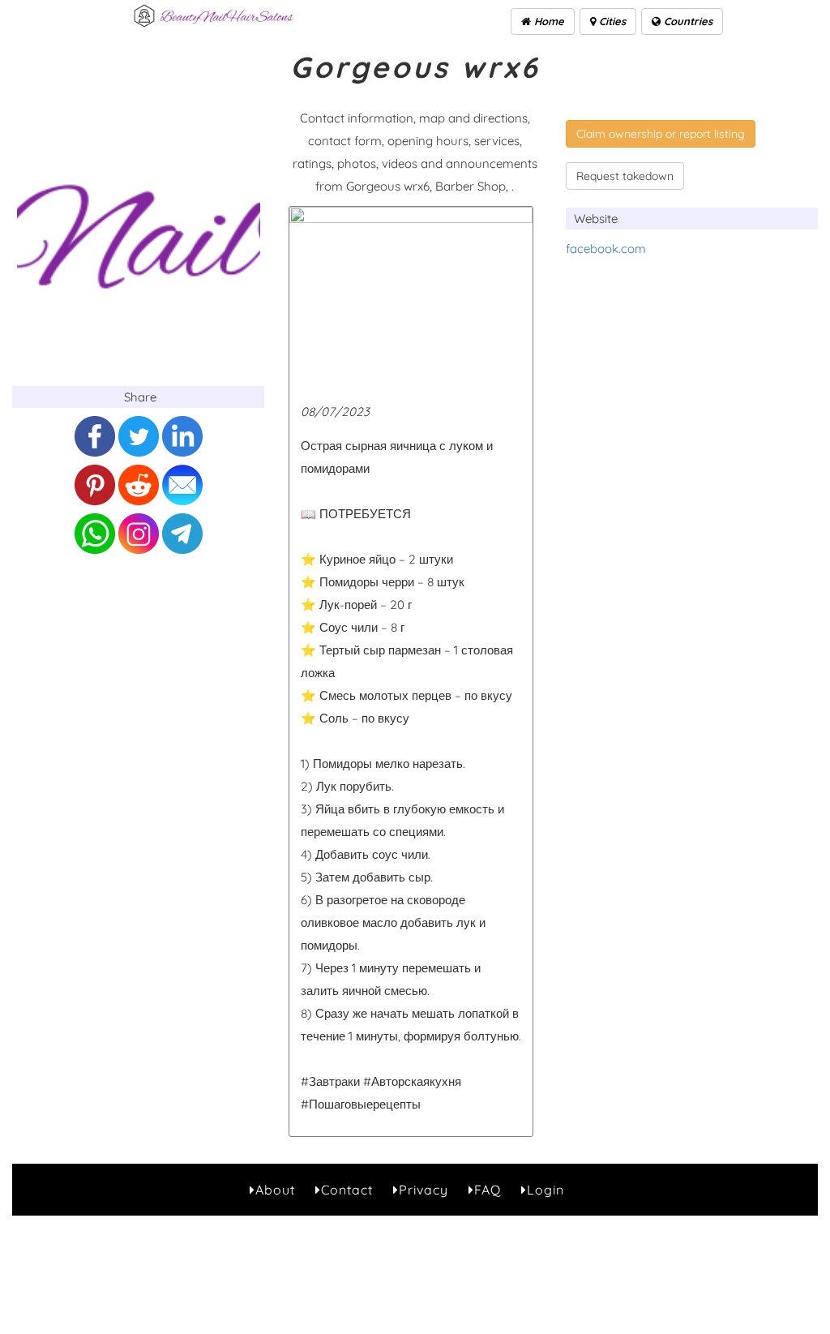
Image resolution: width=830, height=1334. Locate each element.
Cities (611, 21)
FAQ (487, 1190)
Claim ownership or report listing (660, 134)
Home (547, 21)
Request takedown (625, 176)
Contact (347, 1190)
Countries (686, 21)
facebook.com (606, 248)
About (275, 1190)
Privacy (423, 1190)
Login (545, 1190)
